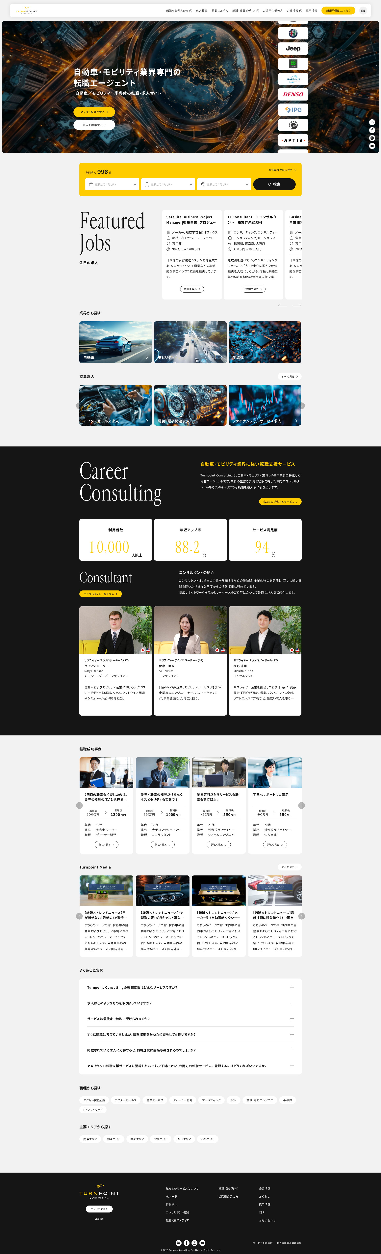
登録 (337, 11)
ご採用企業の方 (273, 11)
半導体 (287, 1100)
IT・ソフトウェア (93, 1110)
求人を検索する (93, 125)
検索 (277, 184)
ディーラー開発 (182, 1100)
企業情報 (292, 11)
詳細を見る (190, 289)
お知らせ (264, 1196)
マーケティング (211, 1100)
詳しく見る (105, 844)
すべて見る (288, 376)
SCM (234, 1100)
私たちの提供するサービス (278, 501)
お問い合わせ (267, 1220)
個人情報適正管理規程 (289, 1242)
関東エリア (90, 1139)
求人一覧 (172, 1196)
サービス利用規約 (263, 1242)
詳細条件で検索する (280, 170)
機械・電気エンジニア (259, 1100)
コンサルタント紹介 (178, 1212)
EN (363, 11)
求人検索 (202, 11)
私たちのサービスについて (182, 1188)
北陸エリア (161, 1139)
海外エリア (208, 1139)
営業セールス (154, 1100)
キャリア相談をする (93, 112)
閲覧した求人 (220, 11)
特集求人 (172, 1204)
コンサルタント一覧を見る (99, 594)
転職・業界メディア (244, 11)
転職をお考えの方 (177, 11)
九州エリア (184, 1139)
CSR (262, 1212)
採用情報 (312, 11)
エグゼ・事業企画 (94, 1100)
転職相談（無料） (228, 1188)
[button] (297, 305)
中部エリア (137, 1139)
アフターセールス (126, 1100)
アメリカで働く (99, 1209)
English (99, 1218)
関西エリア (114, 1139)
